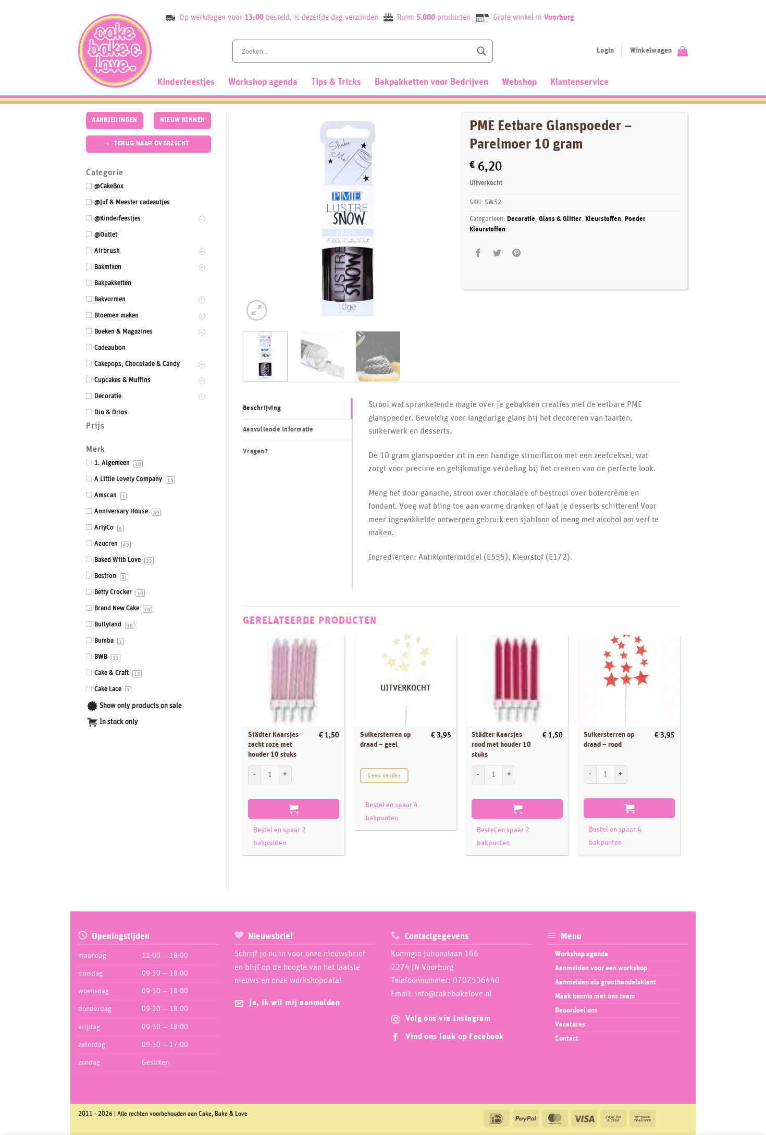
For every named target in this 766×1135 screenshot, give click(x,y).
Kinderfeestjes (186, 82)
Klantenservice (579, 82)
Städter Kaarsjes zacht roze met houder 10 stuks (273, 744)
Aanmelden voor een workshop (601, 968)
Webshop (519, 82)
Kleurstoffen (603, 219)
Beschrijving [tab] (262, 408)
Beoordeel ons (576, 1010)
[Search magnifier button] (481, 51)
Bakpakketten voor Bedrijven (431, 82)
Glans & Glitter (560, 219)
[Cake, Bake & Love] (115, 50)
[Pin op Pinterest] (516, 253)
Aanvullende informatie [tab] (278, 429)
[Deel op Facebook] (478, 253)
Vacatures (570, 1024)
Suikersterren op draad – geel (385, 739)
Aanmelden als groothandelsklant (605, 982)
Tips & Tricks (336, 82)
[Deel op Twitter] (497, 253)
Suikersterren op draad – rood (609, 739)
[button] (256, 310)
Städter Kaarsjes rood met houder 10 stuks (501, 744)
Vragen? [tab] (255, 451)
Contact (566, 1038)
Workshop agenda (263, 82)
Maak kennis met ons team (595, 996)
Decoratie (521, 219)
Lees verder (384, 776)
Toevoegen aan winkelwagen (293, 809)
